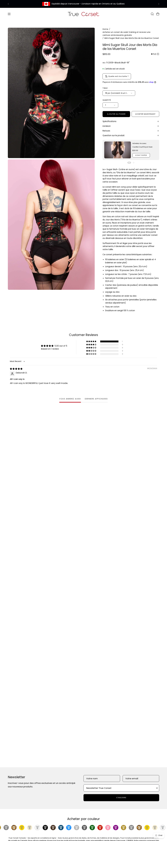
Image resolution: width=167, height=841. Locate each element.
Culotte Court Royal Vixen (142, 147)
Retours (106, 130)
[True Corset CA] (83, 14)
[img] (155, 54)
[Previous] (8, 4)
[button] (152, 14)
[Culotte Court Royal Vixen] (117, 149)
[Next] (158, 4)
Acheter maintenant (145, 114)
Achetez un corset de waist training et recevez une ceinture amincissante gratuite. (126, 33)
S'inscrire (121, 797)
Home (105, 29)
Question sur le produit (114, 135)
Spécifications (109, 121)
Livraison (107, 126)
